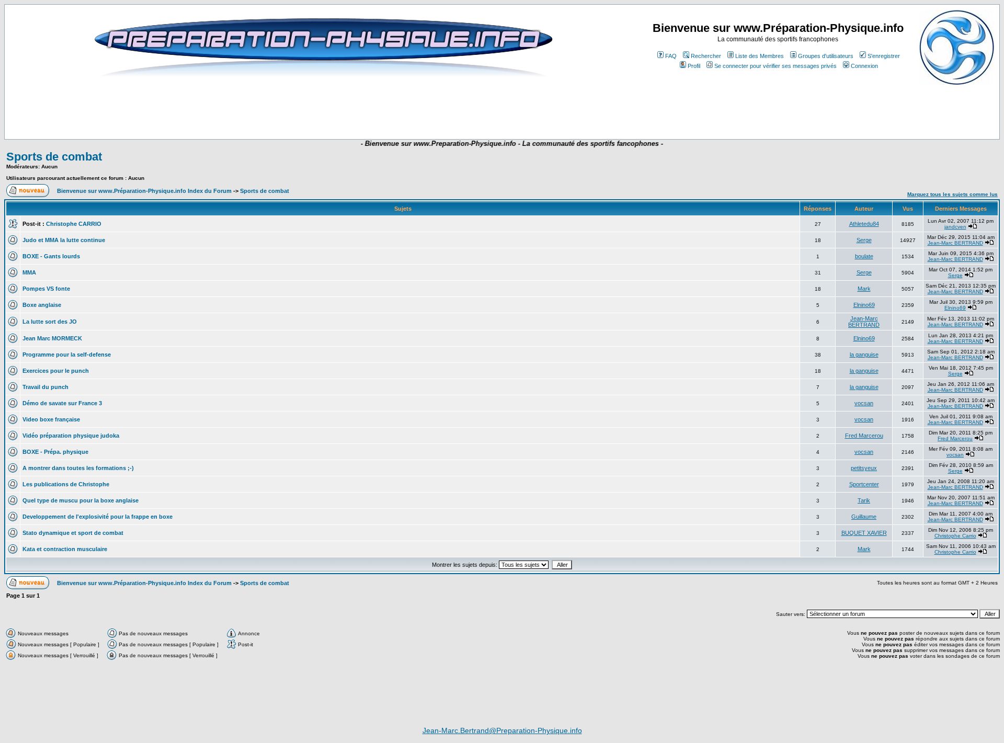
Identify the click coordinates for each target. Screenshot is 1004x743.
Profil (694, 66)
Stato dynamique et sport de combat (72, 533)
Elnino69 (864, 305)
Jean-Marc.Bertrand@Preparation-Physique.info (502, 730)
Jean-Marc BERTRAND (955, 243)
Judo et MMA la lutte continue (63, 240)
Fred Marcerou (864, 435)
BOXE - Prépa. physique (55, 452)
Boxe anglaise (41, 305)
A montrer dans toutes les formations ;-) (78, 468)
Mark (864, 288)
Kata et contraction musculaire (64, 549)
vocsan (863, 403)
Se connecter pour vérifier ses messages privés (775, 66)
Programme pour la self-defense (66, 354)
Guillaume (863, 516)
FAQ (671, 56)
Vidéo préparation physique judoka (70, 435)
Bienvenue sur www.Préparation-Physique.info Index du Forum (144, 191)
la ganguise (864, 354)
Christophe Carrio (955, 536)
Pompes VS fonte (46, 288)
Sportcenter (864, 484)
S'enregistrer (884, 56)
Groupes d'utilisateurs (825, 56)
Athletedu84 (864, 224)
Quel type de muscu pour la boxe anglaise (80, 500)
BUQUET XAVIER (864, 533)
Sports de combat (54, 156)
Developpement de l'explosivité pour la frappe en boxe (97, 516)
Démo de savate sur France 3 (62, 403)
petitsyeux (864, 468)
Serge (864, 240)
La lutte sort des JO (49, 321)
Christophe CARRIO (73, 224)
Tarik (864, 500)
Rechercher (706, 56)
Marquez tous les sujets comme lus (952, 194)
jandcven (955, 227)
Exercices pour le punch (55, 371)
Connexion (864, 66)
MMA (29, 272)
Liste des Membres (759, 56)
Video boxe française (51, 419)
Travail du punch (45, 387)
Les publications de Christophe (65, 484)
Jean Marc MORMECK (52, 338)
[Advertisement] (310, 108)
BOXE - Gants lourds (51, 256)
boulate (864, 256)
